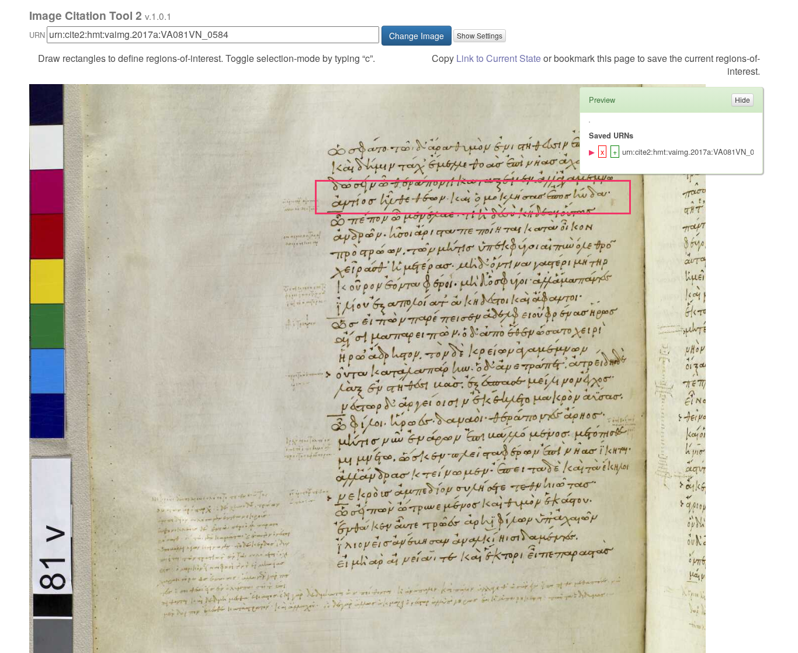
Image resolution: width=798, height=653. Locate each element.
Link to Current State (498, 58)
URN (37, 34)
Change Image (416, 35)
